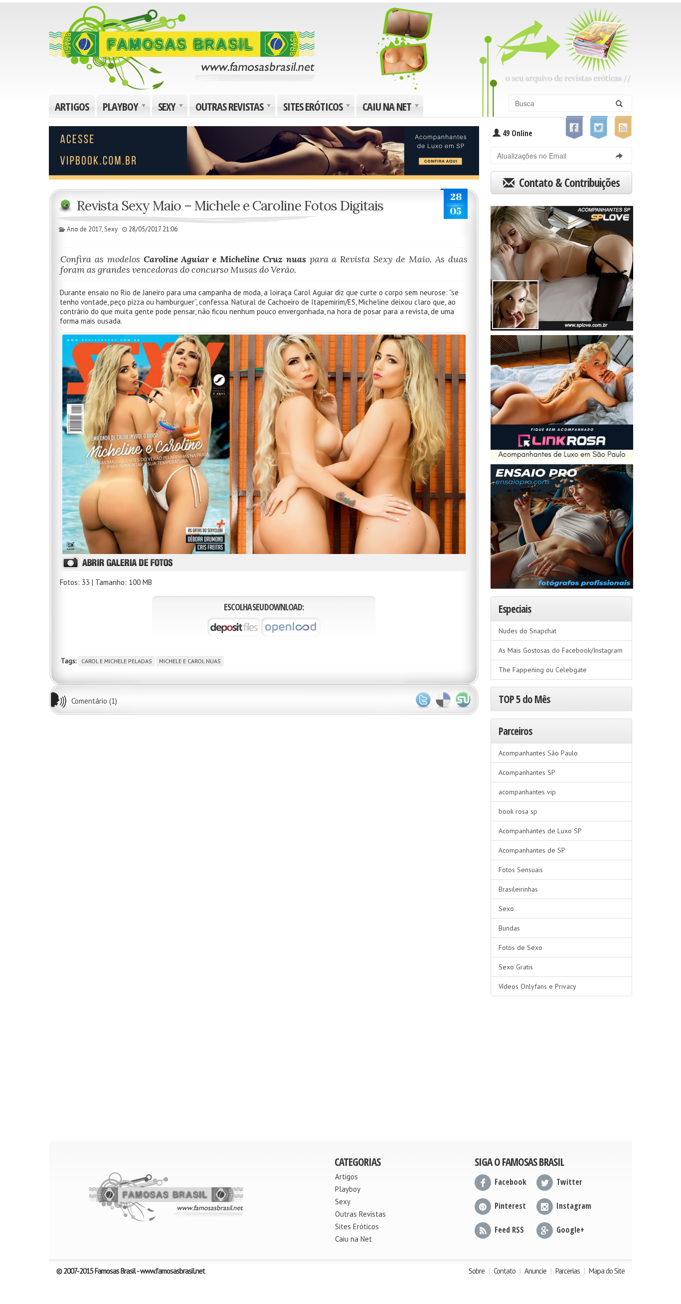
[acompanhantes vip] (264, 152)
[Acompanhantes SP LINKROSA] (562, 394)
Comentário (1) (94, 701)
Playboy (125, 108)
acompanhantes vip (527, 791)
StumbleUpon (463, 700)
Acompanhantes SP (527, 772)
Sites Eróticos (317, 108)
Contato (504, 1271)
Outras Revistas (234, 108)
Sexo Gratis (516, 966)
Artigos (72, 106)
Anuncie (535, 1271)
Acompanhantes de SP (532, 850)
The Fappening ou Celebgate (543, 669)
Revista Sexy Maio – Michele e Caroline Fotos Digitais (230, 205)
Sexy (171, 108)
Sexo (506, 908)
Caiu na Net (391, 108)
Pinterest (510, 1205)
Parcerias (567, 1271)
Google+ (570, 1229)
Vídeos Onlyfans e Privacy (537, 986)
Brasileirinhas (518, 889)
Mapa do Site (607, 1271)
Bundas (509, 928)
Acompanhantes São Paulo (538, 752)
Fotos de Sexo (520, 947)
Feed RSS (509, 1229)
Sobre (477, 1271)
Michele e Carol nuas (190, 661)
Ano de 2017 (84, 229)
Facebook (510, 1181)
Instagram (573, 1205)
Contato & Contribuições (568, 182)
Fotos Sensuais (521, 869)
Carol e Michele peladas (116, 661)
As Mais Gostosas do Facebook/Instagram (561, 650)
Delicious (443, 700)
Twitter (423, 700)
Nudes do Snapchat (527, 630)
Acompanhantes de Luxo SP (540, 830)
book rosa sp (518, 811)
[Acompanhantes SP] (562, 265)
